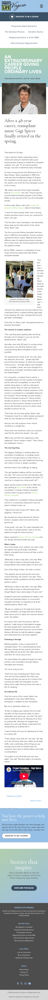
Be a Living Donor (24, 955)
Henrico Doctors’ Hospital (28, 537)
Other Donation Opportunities (24, 43)
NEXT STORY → (37, 801)
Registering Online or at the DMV (24, 37)
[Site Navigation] (43, 6)
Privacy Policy (24, 975)
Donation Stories (35, 32)
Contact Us (24, 972)
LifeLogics (35, 997)
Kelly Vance (35, 78)
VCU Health (15, 193)
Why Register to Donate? (24, 927)
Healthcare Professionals (24, 958)
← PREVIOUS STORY (13, 796)
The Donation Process (15, 32)
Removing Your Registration (24, 941)
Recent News (24, 969)
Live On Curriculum (24, 952)
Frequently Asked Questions (24, 26)
